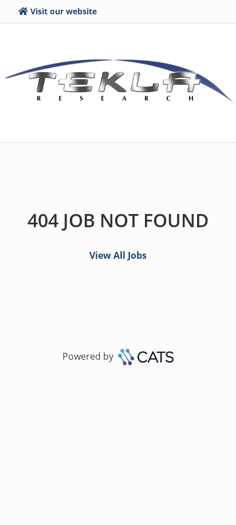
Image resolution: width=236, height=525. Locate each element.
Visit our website (63, 11)
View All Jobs (118, 255)
